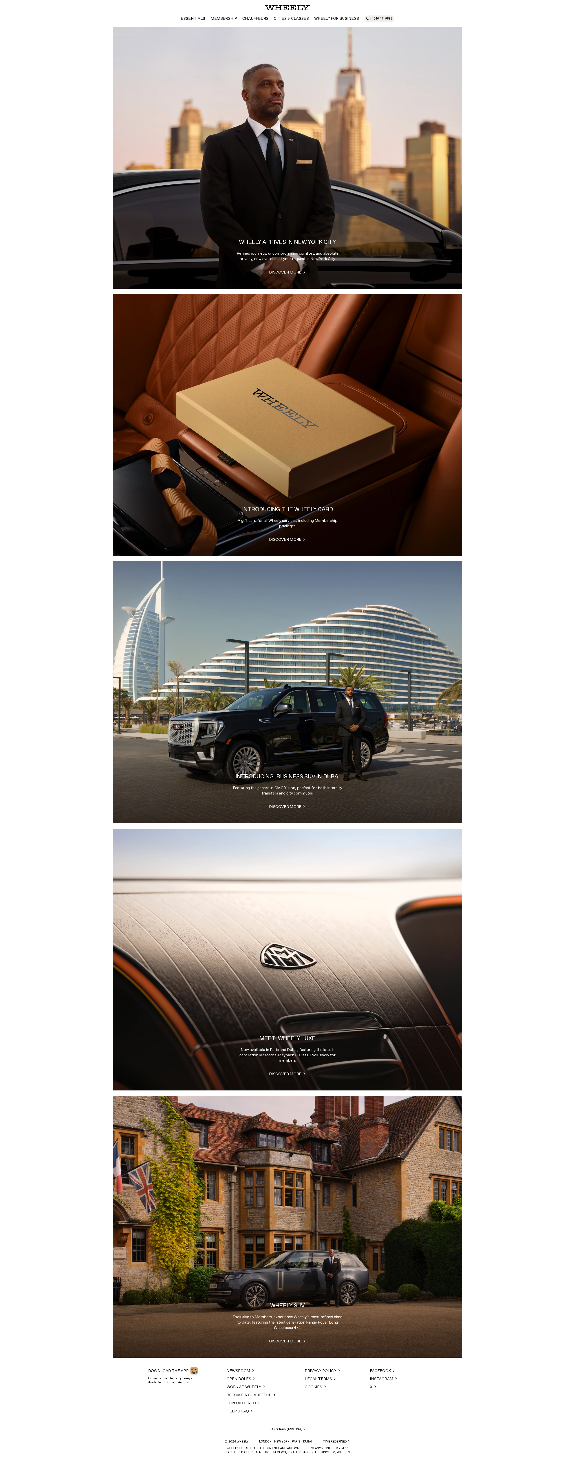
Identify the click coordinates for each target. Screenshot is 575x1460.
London (265, 1442)
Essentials (193, 18)
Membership (224, 18)
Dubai (307, 1442)
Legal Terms (318, 1379)
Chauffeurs (255, 18)
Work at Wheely (244, 1387)
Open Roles (239, 1379)
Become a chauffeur (249, 1395)
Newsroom (238, 1371)
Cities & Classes (291, 18)
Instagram (382, 1379)
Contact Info (241, 1403)
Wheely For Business (336, 18)
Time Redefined (335, 1442)
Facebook (380, 1371)
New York (281, 1442)
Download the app (168, 1371)
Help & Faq (238, 1411)
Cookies (313, 1387)
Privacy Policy (320, 1371)
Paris (296, 1442)
